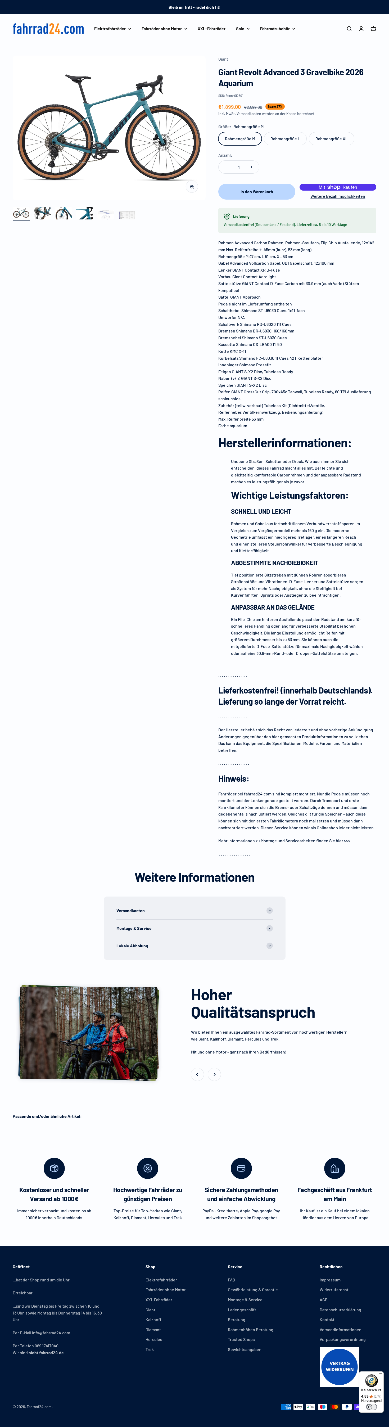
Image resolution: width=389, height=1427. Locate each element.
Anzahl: (225, 154)
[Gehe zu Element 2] (42, 214)
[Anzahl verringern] (226, 167)
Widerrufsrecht (334, 1289)
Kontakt (327, 1319)
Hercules (154, 1339)
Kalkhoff (153, 1319)
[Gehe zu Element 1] (21, 214)
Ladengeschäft (242, 1309)
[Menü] (380, 1374)
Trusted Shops (241, 1339)
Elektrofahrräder (110, 28)
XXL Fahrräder (159, 1299)
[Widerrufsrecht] (343, 1367)
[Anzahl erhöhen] (251, 167)
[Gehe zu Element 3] (63, 214)
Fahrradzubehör (275, 28)
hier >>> (343, 840)
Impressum (330, 1279)
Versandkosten (249, 113)
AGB (324, 1299)
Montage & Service (245, 1299)
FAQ (231, 1279)
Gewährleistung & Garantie (253, 1289)
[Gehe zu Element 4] (84, 214)
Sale (240, 28)
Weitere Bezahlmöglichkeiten (337, 196)
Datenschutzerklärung (340, 1309)
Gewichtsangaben (244, 1349)
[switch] (371, 1407)
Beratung (236, 1319)
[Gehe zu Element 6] (127, 216)
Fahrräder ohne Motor (162, 28)
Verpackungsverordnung (343, 1339)
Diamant (153, 1329)
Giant (223, 58)
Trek (150, 1349)
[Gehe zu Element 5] (105, 215)
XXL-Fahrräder (211, 28)
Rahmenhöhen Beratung (250, 1329)
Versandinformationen (340, 1329)
